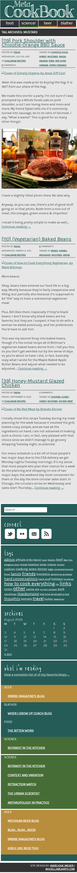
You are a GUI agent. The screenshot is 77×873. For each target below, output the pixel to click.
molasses (44, 255)
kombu (63, 250)
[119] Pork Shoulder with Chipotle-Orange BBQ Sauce (33, 43)
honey (42, 56)
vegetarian (59, 599)
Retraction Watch (22, 784)
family (16, 574)
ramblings (10, 594)
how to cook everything (29, 583)
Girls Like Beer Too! (23, 848)
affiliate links (24, 559)
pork (51, 61)
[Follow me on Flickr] (22, 539)
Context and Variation (25, 775)
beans (54, 250)
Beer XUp (68, 560)
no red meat (66, 401)
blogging (8, 564)
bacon (37, 559)
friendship (43, 574)
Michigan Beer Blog (23, 821)
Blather (67, 23)
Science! (28, 23)
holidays (57, 579)
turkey (48, 599)
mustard (52, 56)
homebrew (68, 579)
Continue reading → (16, 227)
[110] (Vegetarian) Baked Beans (36, 239)
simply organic (58, 65)
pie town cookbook (48, 590)
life (57, 584)
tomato (26, 599)
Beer (48, 23)
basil (44, 560)
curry (65, 397)
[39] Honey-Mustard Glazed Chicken (33, 383)
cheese (51, 564)
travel (38, 598)
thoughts (12, 599)
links (65, 584)
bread (23, 564)
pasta (30, 589)
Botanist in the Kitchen (26, 748)
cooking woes (26, 569)
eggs (51, 569)
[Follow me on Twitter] (10, 539)
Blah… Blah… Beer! (22, 830)
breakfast (33, 564)
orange (43, 61)
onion (62, 56)
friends (29, 573)
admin (9, 560)
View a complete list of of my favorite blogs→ (37, 675)
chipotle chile (59, 52)
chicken (56, 397)
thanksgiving (28, 594)
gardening (56, 574)
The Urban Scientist (24, 793)
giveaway (67, 574)
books (17, 565)
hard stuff (44, 579)
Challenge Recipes (15, 61)
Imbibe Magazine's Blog (26, 696)
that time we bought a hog (54, 594)
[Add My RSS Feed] (46, 539)
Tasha (17, 52)
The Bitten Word (21, 731)
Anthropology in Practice (28, 803)
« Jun (8, 654)
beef (59, 560)
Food (9, 23)
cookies (9, 569)
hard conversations (21, 579)
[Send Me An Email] (34, 539)
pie (37, 589)
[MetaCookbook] (39, 16)
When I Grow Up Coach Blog (30, 713)
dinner (42, 569)
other (19, 588)
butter (43, 564)
